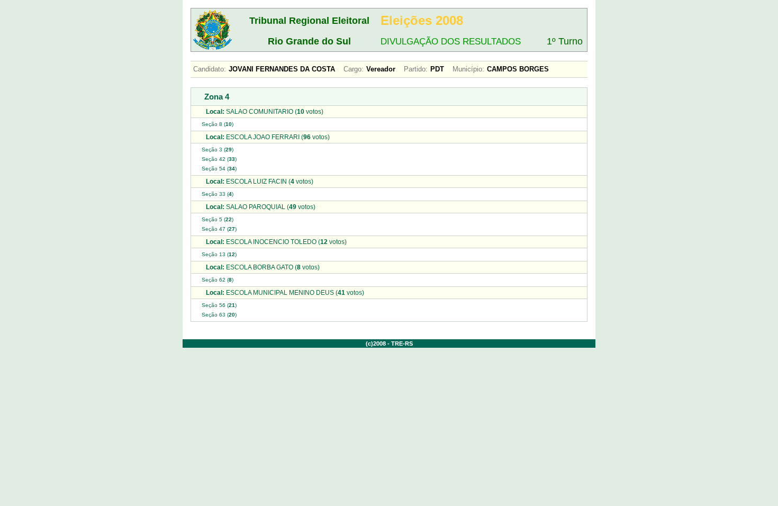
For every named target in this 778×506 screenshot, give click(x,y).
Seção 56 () (219, 305)
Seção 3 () (217, 149)
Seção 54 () (219, 168)
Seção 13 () (219, 254)
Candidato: (209, 69)
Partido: (416, 69)
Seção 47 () (219, 229)
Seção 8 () (217, 124)
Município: (468, 69)
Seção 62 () (217, 280)
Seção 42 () (219, 159)
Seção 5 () (217, 219)
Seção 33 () (217, 194)
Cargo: (353, 69)
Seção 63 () (219, 315)
